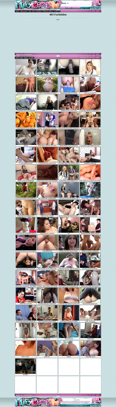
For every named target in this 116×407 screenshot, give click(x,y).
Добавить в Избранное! (24, 54)
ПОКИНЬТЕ (86, 403)
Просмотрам (90, 57)
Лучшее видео (76, 7)
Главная (69, 7)
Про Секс (64, 3)
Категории (62, 7)
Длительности (97, 57)
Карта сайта (77, 399)
